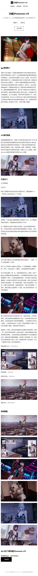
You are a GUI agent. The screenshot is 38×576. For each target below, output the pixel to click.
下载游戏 (6, 559)
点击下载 (25, 6)
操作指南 (19, 6)
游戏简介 (12, 6)
